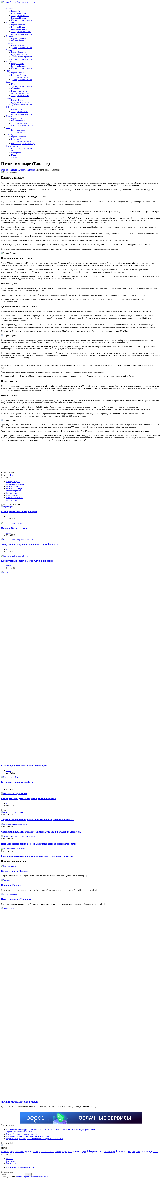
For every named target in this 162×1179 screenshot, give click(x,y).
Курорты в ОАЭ (18, 130)
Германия (10, 36)
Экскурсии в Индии (20, 123)
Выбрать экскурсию (14, 498)
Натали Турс (109, 1151)
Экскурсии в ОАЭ (19, 132)
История (14, 84)
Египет (9, 82)
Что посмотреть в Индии (22, 125)
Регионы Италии (18, 18)
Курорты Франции (19, 54)
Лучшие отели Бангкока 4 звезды (19, 1101)
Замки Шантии (49, 1152)
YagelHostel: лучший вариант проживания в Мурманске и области (37, 819)
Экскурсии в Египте (20, 96)
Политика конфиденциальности (20, 1167)
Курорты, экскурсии (20, 102)
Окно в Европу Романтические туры (32, 1177)
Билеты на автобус (14, 488)
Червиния (155, 1152)
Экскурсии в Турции (20, 77)
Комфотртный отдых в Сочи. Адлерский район (27, 560)
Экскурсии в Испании (21, 31)
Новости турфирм (19, 91)
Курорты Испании (19, 27)
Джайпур (36, 1151)
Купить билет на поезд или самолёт (21, 1134)
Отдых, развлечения (20, 93)
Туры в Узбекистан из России (19, 1132)
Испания (10, 22)
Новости (15, 155)
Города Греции (17, 64)
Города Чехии (17, 100)
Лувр (84, 1151)
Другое (14, 157)
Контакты (10, 1161)
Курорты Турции (18, 75)
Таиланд (9, 134)
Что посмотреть (18, 41)
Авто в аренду (12, 500)
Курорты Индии (18, 121)
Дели (28, 1151)
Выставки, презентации (21, 148)
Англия (9, 43)
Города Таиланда (18, 137)
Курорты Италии (18, 13)
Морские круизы (13, 491)
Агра (12, 1151)
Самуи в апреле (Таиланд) (15, 871)
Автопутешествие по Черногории (19, 511)
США (8, 107)
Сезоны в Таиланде (12, 885)
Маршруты (16, 153)
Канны (70, 1152)
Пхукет (13, 475)
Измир (58, 1151)
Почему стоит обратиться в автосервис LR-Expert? (28, 1136)
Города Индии (17, 118)
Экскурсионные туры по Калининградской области (29, 544)
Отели (14, 150)
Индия (9, 116)
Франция (10, 50)
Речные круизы (12, 493)
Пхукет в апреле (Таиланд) (16, 899)
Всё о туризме (12, 146)
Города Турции (17, 73)
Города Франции (18, 52)
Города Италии (17, 11)
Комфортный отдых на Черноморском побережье (28, 798)
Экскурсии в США (19, 112)
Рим (129, 1151)
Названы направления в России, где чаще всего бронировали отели (38, 843)
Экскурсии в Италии (20, 15)
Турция (9, 70)
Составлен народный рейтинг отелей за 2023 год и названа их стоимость (41, 831)
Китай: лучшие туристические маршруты (24, 765)
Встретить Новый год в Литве (17, 782)
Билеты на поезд (13, 486)
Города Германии (18, 38)
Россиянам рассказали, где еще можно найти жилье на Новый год (37, 855)
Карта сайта (11, 1163)
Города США (17, 109)
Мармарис (95, 1151)
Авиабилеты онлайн (15, 484)
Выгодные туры (13, 482)
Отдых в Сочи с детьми (14, 528)
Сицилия (136, 1151)
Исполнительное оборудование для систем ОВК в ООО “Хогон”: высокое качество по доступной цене (50, 1129)
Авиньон (5, 1151)
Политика (15, 89)
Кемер (76, 1151)
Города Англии (17, 45)
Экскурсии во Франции (21, 57)
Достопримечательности (21, 20)
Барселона (19, 1151)
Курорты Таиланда (19, 139)
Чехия (8, 98)
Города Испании (18, 25)
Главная (9, 1159)
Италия (9, 9)
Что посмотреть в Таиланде (23, 144)
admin (8, 516)
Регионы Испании (19, 29)
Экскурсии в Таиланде (21, 141)
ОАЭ (8, 128)
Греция (9, 61)
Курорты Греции (18, 66)
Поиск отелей (12, 495)
